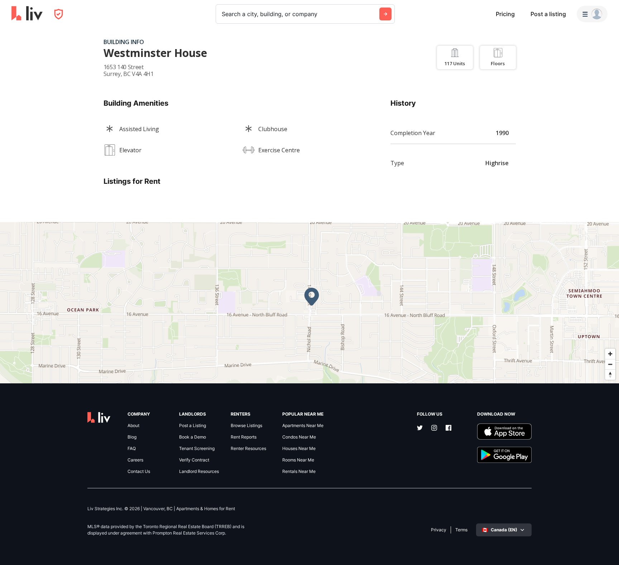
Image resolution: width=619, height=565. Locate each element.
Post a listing (548, 14)
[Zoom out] (610, 364)
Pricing (505, 14)
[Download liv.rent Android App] (504, 455)
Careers (135, 460)
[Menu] (592, 14)
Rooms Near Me (298, 460)
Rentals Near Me (299, 471)
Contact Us (139, 471)
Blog (132, 437)
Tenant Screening (197, 448)
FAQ (132, 448)
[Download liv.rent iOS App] (504, 431)
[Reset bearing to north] (610, 374)
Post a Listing (192, 425)
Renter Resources (248, 448)
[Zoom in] (610, 354)
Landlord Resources (199, 471)
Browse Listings (246, 425)
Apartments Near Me (302, 425)
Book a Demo (192, 437)
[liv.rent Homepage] (27, 14)
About (133, 425)
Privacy (438, 530)
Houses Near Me (299, 448)
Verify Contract (194, 460)
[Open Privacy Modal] (58, 14)
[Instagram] (434, 428)
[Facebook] (448, 428)
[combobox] (223, 14)
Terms (461, 530)
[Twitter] (420, 428)
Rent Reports (243, 437)
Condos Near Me (299, 437)
